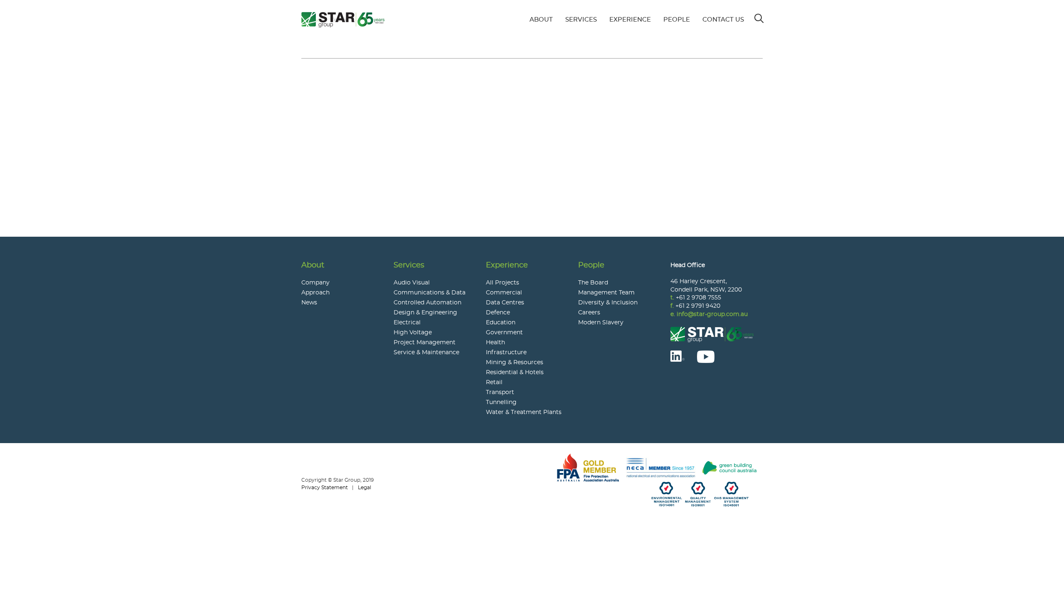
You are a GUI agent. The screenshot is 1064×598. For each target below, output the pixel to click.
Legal (364, 487)
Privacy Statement (324, 487)
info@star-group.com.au (712, 314)
